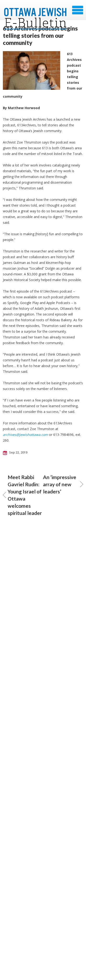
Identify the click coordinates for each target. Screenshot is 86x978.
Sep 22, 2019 (17, 452)
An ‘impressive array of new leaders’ (59, 484)
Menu (77, 10)
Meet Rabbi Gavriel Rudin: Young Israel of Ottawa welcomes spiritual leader (25, 495)
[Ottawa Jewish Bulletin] (35, 11)
